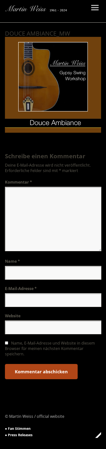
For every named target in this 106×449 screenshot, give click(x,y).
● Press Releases (19, 435)
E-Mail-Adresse (21, 288)
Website (12, 316)
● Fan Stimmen (18, 428)
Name (12, 261)
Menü (95, 7)
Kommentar (18, 182)
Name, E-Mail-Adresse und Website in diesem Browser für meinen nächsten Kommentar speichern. (50, 348)
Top (96, 435)
